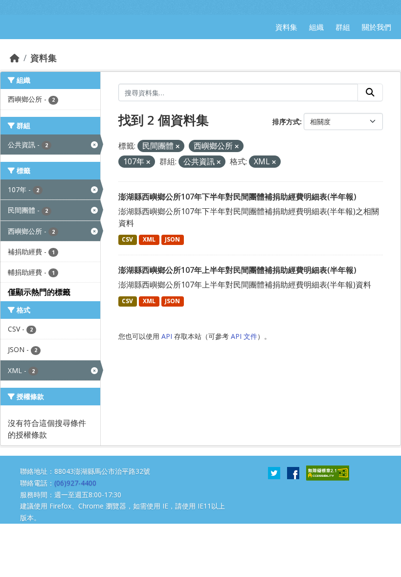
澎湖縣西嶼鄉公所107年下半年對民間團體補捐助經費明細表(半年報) (237, 196)
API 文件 (244, 336)
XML (149, 239)
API (166, 336)
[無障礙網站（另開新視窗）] (328, 472)
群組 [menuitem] (342, 27)
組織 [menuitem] (316, 27)
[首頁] (15, 58)
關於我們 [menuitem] (376, 27)
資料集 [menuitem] (286, 27)
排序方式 (286, 121)
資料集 (43, 58)
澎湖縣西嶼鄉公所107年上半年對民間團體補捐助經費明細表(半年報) (237, 270)
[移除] (177, 146)
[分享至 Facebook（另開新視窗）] (293, 472)
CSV (127, 239)
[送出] (370, 92)
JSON (172, 239)
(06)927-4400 (75, 483)
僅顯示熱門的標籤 (39, 292)
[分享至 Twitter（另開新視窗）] (274, 472)
